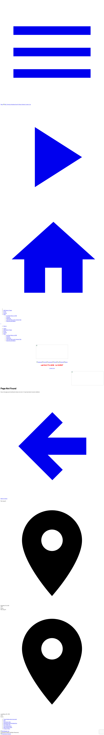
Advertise (8, 318)
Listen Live (52, 368)
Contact (8, 317)
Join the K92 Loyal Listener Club (13, 319)
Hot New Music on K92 (11, 315)
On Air (4, 311)
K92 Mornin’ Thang (7, 310)
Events (5, 313)
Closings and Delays (10, 321)
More (4, 314)
